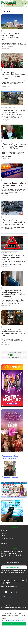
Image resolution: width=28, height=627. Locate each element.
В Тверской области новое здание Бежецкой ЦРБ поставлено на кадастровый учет (12, 36)
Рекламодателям (7, 538)
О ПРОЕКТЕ (6, 580)
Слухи (3, 553)
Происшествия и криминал (9, 107)
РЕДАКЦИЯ (19, 580)
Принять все (14, 623)
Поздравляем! (5, 69)
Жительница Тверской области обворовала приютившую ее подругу (13, 185)
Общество (4, 141)
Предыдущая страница (14, 352)
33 (19, 354)
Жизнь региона (7, 555)
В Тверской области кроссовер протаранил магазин (13, 111)
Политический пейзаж (10, 551)
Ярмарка (4, 536)
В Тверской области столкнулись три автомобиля (13, 221)
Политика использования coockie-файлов (13, 588)
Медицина (4, 30)
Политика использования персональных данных (14, 620)
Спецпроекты (14, 553)
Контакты (4, 543)
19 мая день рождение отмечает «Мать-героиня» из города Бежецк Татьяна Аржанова (13, 75)
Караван (4, 533)
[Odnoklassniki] (17, 592)
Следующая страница (14, 357)
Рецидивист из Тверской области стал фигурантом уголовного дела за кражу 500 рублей (13, 332)
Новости (4, 530)
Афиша (3, 541)
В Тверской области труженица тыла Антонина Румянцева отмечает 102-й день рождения (14, 147)
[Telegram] (11, 592)
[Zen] (6, 592)
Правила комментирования (9, 586)
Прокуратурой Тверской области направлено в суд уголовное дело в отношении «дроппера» (13, 293)
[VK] (22, 592)
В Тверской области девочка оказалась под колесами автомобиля (12, 257)
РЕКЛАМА (5, 583)
